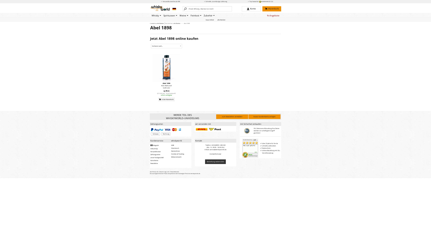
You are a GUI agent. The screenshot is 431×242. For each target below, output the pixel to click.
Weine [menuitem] (183, 15)
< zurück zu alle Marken (157, 23)
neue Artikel (210, 20)
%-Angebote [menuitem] (273, 15)
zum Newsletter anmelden (232, 117)
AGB (172, 145)
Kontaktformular (215, 154)
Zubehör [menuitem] (208, 15)
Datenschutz (175, 151)
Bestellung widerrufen (215, 162)
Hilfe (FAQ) (154, 149)
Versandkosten (155, 152)
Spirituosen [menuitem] (169, 15)
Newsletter (154, 163)
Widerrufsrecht (176, 157)
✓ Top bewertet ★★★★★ (260, 1)
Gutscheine (154, 160)
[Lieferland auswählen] (174, 9)
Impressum (175, 148)
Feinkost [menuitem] (195, 15)
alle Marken (221, 20)
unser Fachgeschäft (157, 158)
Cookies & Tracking (177, 154)
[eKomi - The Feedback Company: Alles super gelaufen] (250, 148)
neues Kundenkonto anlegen (264, 117)
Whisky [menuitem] (155, 15)
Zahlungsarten (155, 154)
